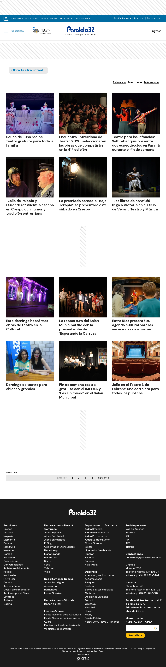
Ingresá (156, 31)
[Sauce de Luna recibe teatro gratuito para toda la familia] (30, 113)
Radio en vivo (154, 18)
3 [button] (85, 477)
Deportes (17, 18)
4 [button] (92, 477)
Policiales (31, 18)
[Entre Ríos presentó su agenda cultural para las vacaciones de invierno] (136, 297)
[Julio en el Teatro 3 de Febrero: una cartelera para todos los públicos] (136, 361)
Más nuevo (135, 82)
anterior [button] (62, 477)
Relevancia (119, 82)
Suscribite (135, 635)
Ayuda (102, 651)
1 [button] (72, 477)
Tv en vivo (139, 18)
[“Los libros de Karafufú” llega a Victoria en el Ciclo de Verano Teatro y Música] (136, 177)
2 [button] (78, 477)
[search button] (6, 18)
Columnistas (82, 18)
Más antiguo (151, 82)
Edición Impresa (122, 18)
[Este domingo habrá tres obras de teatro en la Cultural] (30, 297)
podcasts (66, 18)
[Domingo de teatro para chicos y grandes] (30, 361)
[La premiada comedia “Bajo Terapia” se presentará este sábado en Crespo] (83, 177)
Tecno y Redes (48, 18)
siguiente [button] (103, 477)
